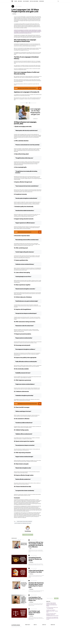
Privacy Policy (27, 624)
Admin (30, 548)
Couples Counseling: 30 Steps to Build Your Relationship (24, 521)
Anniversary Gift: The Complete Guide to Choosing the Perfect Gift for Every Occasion (52, 618)
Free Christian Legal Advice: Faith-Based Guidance (34, 612)
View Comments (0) (27, 534)
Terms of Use (53, 624)
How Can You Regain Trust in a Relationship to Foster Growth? (23, 523)
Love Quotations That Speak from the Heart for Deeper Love (35, 599)
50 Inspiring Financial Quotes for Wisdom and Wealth (35, 559)
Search (56, 598)
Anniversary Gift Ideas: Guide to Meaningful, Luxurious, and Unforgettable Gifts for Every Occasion (52, 614)
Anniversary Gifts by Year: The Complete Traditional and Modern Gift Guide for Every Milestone (36, 544)
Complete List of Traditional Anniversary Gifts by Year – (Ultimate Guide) (52, 611)
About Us (35, 624)
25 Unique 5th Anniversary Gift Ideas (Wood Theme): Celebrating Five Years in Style (36, 585)
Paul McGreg (28, 531)
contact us (44, 624)
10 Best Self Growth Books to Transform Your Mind (36, 571)
